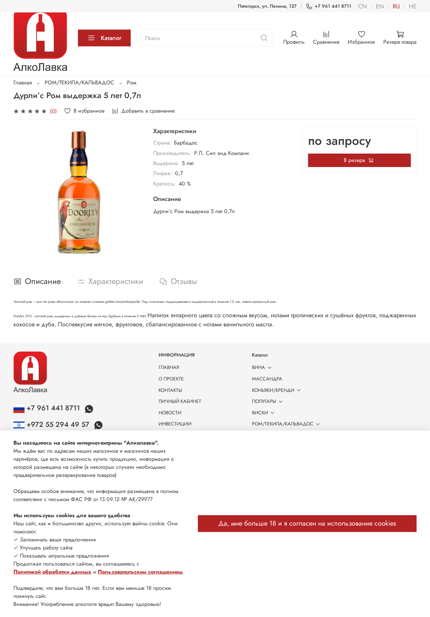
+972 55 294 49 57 (58, 424)
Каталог (111, 38)
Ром (131, 82)
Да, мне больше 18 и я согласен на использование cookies (307, 523)
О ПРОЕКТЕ (171, 378)
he (413, 6)
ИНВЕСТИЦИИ (175, 423)
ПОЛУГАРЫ (264, 401)
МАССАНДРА (267, 378)
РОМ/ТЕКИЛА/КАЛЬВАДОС (79, 82)
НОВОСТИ (170, 412)
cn (362, 6)
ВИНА (258, 367)
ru (396, 6)
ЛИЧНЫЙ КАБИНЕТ (180, 401)
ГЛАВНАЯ (169, 367)
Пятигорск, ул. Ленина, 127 (267, 6)
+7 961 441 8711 (333, 6)
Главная (22, 82)
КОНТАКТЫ (170, 390)
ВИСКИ (260, 412)
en (380, 6)
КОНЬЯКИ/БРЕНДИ (273, 390)
